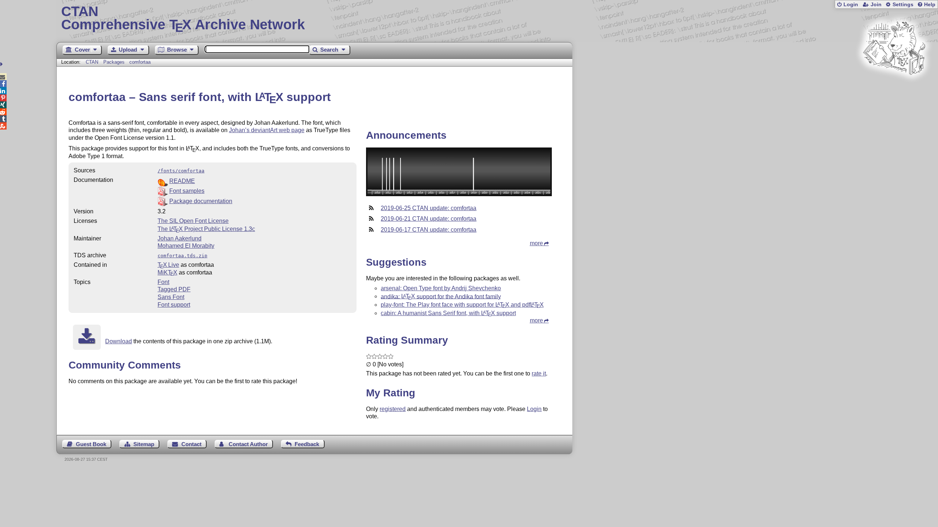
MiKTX (167, 272)
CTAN (92, 62)
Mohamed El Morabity (186, 246)
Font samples (186, 191)
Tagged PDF (174, 289)
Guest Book (91, 444)
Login (850, 4)
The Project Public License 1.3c (206, 229)
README (182, 181)
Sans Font (171, 297)
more (536, 243)
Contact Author (248, 444)
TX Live (168, 265)
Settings (903, 4)
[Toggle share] (2, 64)
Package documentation (200, 201)
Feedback (307, 444)
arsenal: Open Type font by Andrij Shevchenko (441, 288)
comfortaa (140, 62)
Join (876, 4)
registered (393, 409)
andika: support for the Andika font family (441, 296)
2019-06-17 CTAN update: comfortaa (428, 230)
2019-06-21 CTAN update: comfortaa (428, 219)
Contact (191, 444)
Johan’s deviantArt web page (266, 130)
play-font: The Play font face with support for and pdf (462, 305)
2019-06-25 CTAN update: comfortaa (428, 208)
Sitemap (143, 444)
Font (163, 282)
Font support (174, 305)
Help (929, 4)
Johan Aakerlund (180, 238)
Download (118, 341)
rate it (539, 373)
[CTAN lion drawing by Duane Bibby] (894, 89)
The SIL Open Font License (193, 221)
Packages (114, 62)
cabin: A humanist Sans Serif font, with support (448, 313)
